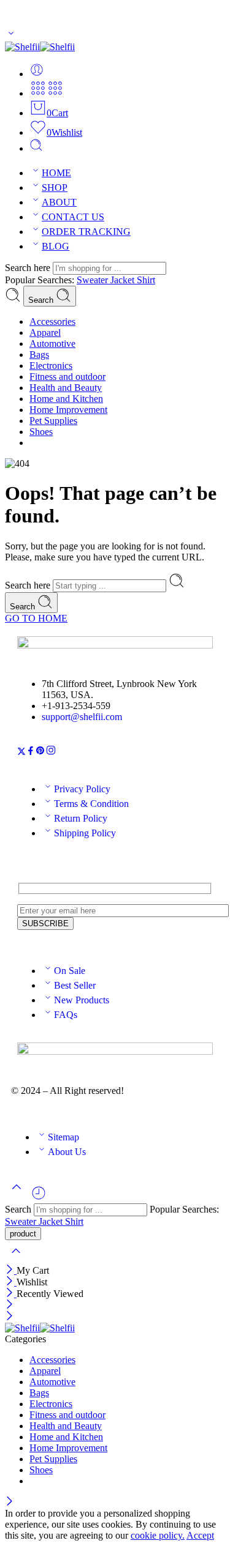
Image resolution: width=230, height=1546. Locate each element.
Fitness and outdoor (67, 376)
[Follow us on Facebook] (31, 752)
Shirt (146, 280)
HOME (56, 173)
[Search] (36, 148)
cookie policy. (158, 1535)
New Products (81, 1000)
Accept (200, 1535)
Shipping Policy (85, 833)
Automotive (52, 343)
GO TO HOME (36, 618)
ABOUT (59, 202)
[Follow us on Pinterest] (40, 752)
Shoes (41, 431)
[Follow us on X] (21, 752)
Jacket (123, 280)
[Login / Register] (36, 74)
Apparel (45, 332)
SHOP (54, 187)
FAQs (65, 1014)
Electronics (50, 365)
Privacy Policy (82, 789)
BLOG (55, 246)
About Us (67, 1151)
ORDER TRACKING (86, 231)
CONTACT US (73, 217)
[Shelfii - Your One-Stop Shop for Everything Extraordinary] (40, 47)
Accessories (52, 321)
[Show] (11, 36)
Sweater (93, 280)
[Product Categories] (38, 93)
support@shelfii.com (82, 717)
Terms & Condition (91, 803)
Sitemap (63, 1137)
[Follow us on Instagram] (50, 752)
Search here (29, 267)
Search (42, 300)
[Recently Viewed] (39, 1197)
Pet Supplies (53, 420)
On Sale (69, 970)
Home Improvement (68, 409)
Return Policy (80, 818)
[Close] (11, 1270)
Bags (39, 354)
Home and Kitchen (66, 398)
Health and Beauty (65, 387)
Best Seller (75, 985)
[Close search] (16, 1259)
